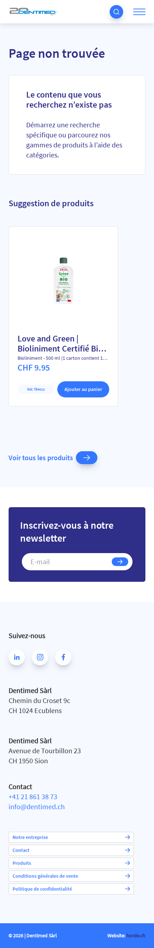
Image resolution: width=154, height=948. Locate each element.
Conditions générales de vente (45, 876)
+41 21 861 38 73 (33, 796)
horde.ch (135, 935)
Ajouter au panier (83, 389)
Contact (21, 850)
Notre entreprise (30, 837)
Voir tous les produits (41, 457)
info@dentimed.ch (37, 806)
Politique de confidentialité (42, 889)
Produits (22, 863)
